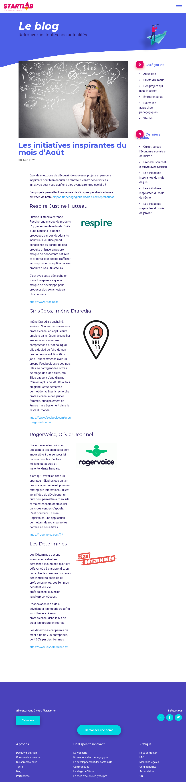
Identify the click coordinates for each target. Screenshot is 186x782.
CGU (142, 776)
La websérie (80, 752)
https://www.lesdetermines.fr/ (49, 647)
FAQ (142, 757)
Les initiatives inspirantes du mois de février (151, 193)
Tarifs (19, 766)
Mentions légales (149, 762)
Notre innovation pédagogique (90, 757)
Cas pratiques (81, 766)
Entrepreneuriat (153, 96)
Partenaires (23, 776)
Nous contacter (148, 752)
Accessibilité (147, 771)
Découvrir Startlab (26, 752)
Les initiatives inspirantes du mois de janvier (151, 208)
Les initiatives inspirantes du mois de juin (151, 177)
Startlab (148, 118)
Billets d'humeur (153, 80)
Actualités (149, 74)
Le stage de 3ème (83, 771)
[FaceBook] (169, 717)
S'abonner (28, 720)
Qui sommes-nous (26, 762)
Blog (18, 771)
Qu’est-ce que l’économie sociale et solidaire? (152, 151)
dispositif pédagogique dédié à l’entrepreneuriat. (83, 197)
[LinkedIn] (161, 717)
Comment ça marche (28, 757)
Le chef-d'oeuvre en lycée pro (90, 776)
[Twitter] (178, 717)
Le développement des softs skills (92, 762)
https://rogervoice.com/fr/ (46, 534)
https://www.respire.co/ (45, 302)
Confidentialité (148, 766)
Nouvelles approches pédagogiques (148, 107)
